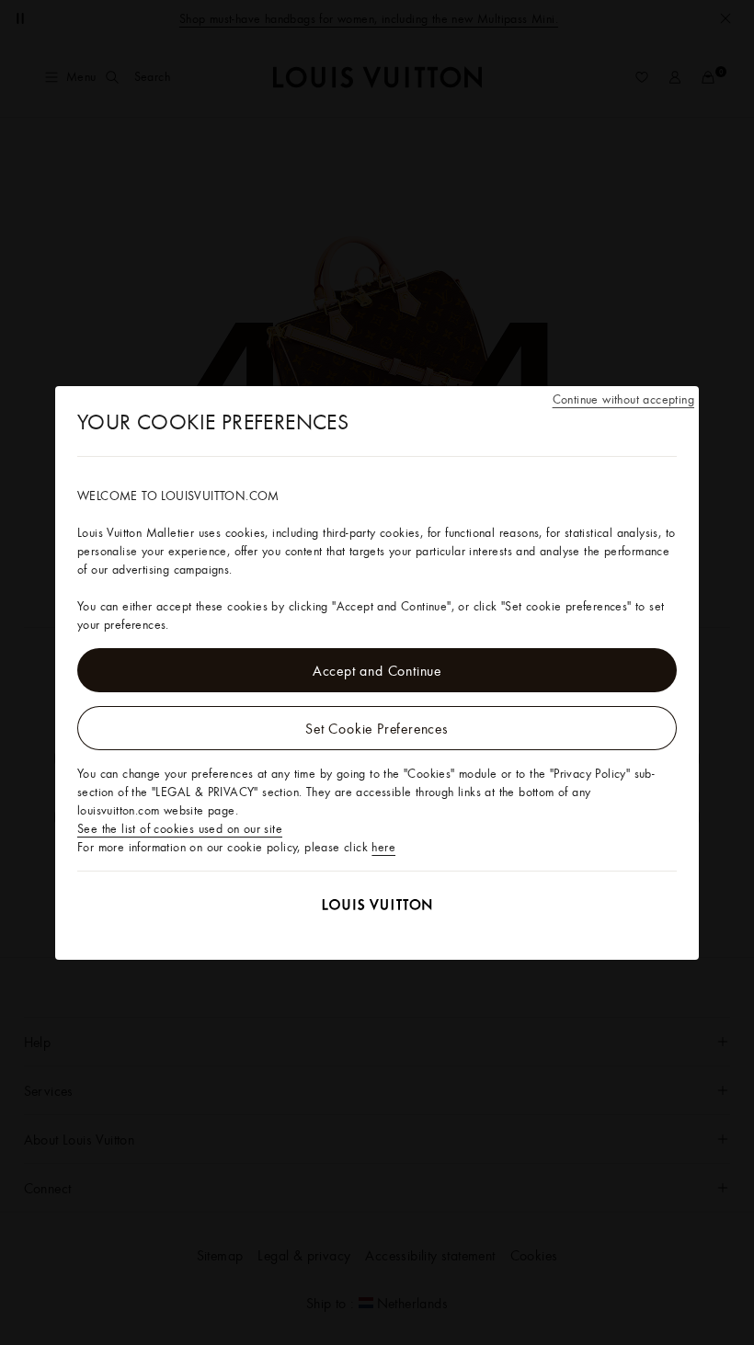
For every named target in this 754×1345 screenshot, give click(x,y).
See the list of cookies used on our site (179, 828)
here (383, 846)
